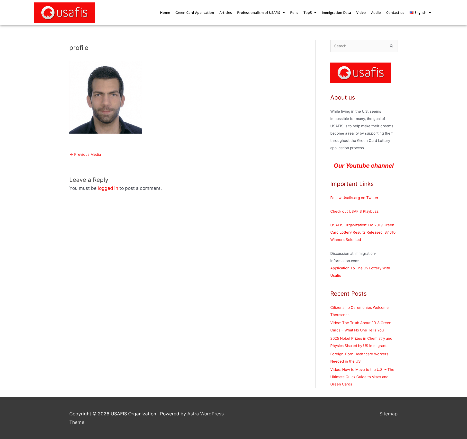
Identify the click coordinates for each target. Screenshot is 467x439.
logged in (108, 188)
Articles (225, 12)
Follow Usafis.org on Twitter (354, 197)
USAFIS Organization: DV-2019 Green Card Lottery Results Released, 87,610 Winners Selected (362, 232)
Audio (376, 12)
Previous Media (85, 154)
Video (361, 12)
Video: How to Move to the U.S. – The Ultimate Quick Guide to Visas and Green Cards (362, 376)
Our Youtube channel (364, 165)
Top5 (308, 12)
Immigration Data (336, 12)
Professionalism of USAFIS (258, 12)
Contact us (395, 12)
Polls (294, 12)
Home (165, 12)
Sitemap (388, 414)
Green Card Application (194, 12)
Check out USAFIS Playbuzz (354, 211)
